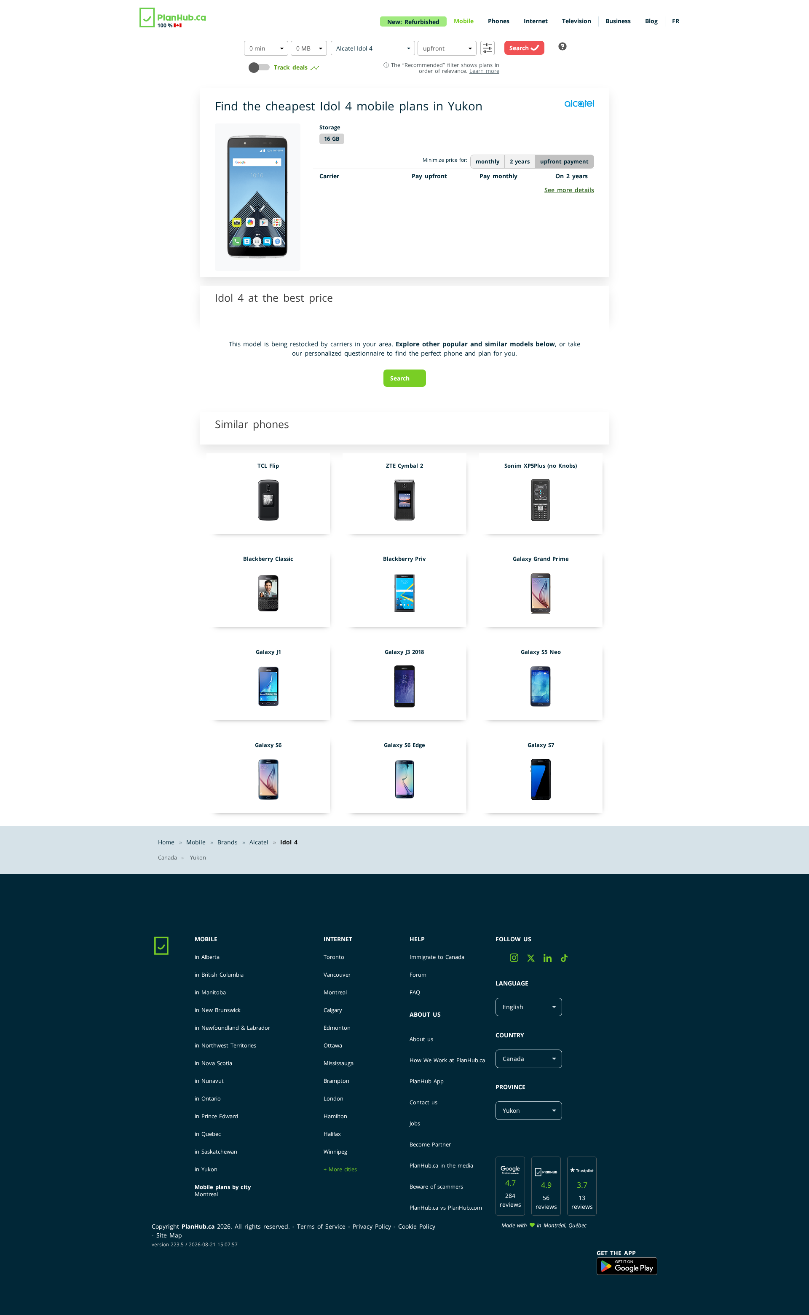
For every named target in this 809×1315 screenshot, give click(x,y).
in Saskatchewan (216, 1151)
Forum (418, 974)
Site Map (169, 1235)
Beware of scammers (436, 1186)
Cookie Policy (416, 1226)
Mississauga (339, 1063)
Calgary (333, 1010)
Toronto (334, 957)
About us (425, 1014)
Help (417, 939)
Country (510, 1035)
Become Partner (430, 1144)
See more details (569, 190)
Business (618, 21)
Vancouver (337, 974)
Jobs (415, 1123)
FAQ (415, 992)
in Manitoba (210, 992)
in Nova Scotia (213, 1063)
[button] (261, 70)
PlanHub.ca (198, 1226)
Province (510, 1087)
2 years (520, 161)
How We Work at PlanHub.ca (447, 1060)
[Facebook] (503, 960)
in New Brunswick (218, 1010)
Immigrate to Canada (437, 957)
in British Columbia (219, 974)
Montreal (206, 1194)
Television (576, 21)
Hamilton (335, 1116)
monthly (487, 161)
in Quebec (208, 1134)
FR (675, 21)
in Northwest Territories (225, 1045)
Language (512, 983)
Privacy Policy (373, 1226)
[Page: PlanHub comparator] (173, 16)
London (333, 1098)
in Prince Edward (216, 1116)
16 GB (332, 138)
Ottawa (333, 1045)
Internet (338, 939)
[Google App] (627, 1266)
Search (519, 48)
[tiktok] (567, 960)
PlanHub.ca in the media (441, 1165)
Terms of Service (322, 1226)
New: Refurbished (413, 22)
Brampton (336, 1081)
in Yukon (206, 1169)
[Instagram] (518, 960)
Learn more (484, 71)
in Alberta (207, 957)
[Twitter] (535, 960)
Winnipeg (335, 1151)
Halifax (332, 1134)
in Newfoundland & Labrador (232, 1027)
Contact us (423, 1102)
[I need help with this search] (562, 47)
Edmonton (337, 1027)
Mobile (206, 939)
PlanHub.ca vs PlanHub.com (446, 1207)
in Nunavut (209, 1081)
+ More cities (340, 1169)
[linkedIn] (552, 960)
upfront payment (564, 161)
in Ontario (208, 1098)
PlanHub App (427, 1081)
